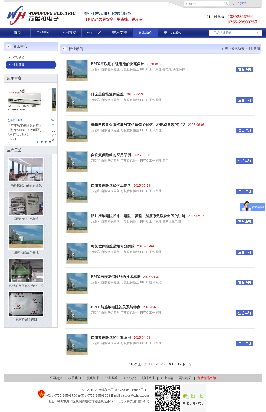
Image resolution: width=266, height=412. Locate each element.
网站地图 (185, 378)
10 (173, 364)
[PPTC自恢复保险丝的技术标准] (77, 283)
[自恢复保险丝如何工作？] (77, 192)
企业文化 (130, 378)
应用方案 (69, 32)
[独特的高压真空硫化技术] (26, 270)
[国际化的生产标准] (26, 203)
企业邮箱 (167, 378)
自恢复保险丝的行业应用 (111, 337)
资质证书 (93, 378)
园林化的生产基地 (26, 252)
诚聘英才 (148, 378)
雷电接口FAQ (20, 120)
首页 (17, 32)
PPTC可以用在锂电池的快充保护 (117, 64)
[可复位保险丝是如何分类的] (77, 253)
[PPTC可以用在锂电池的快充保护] (77, 70)
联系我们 (74, 378)
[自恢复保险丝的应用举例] (77, 162)
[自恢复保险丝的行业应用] (77, 344)
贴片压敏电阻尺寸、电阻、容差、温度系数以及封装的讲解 (138, 216)
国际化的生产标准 (26, 219)
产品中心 (43, 32)
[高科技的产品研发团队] (26, 170)
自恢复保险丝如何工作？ (111, 185)
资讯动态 (145, 32)
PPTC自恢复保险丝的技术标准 (116, 276)
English (241, 3)
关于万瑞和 (172, 32)
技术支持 (119, 32)
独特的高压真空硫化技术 (26, 286)
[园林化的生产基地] (26, 237)
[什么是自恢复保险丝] (77, 101)
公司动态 (18, 57)
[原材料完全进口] (26, 304)
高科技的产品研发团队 (26, 185)
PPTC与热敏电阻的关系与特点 (116, 307)
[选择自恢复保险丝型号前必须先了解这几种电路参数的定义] (77, 131)
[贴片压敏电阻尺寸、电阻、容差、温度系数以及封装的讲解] (77, 222)
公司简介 (56, 378)
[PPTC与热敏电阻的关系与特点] (77, 314)
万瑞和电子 (106, 390)
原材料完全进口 (26, 319)
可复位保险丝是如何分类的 (113, 246)
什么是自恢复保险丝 (107, 94)
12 (179, 364)
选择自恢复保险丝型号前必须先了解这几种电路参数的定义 (138, 124)
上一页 (143, 364)
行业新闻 (18, 65)
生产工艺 (94, 32)
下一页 (186, 364)
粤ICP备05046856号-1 (131, 390)
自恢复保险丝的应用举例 (111, 155)
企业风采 (111, 378)
